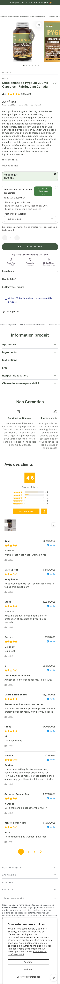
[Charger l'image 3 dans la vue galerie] (29, 65)
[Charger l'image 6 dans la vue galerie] (38, 65)
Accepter (28, 962)
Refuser (28, 969)
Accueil (6, 72)
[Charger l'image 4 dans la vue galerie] (32, 65)
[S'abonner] (56, 898)
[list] (30, 429)
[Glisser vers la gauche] (4, 2)
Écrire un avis (26, 511)
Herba (5, 78)
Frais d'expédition (9, 105)
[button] (44, 511)
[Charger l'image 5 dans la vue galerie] (35, 65)
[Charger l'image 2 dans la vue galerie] (26, 65)
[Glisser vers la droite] (55, 2)
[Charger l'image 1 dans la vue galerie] (23, 65)
